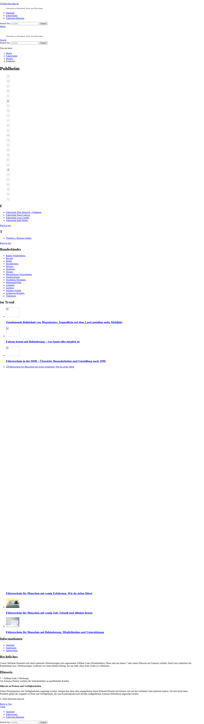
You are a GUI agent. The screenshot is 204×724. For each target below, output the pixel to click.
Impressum (11, 648)
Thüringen (11, 296)
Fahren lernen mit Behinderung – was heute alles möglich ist (43, 341)
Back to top (5, 225)
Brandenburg (12, 263)
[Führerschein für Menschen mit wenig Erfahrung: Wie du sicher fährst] (101, 477)
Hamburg (11, 269)
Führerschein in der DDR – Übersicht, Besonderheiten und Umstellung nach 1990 (56, 361)
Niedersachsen (13, 277)
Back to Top (6, 704)
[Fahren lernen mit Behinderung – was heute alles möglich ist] (101, 332)
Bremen (10, 266)
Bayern (9, 258)
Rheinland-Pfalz (14, 282)
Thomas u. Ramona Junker (19, 238)
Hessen (9, 271)
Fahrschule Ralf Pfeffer (17, 220)
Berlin (9, 261)
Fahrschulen (11, 15)
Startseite (10, 13)
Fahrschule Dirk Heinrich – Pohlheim (24, 212)
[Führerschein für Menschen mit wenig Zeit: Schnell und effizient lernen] (101, 603)
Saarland (10, 285)
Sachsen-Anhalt (14, 290)
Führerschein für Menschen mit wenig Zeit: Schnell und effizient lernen (49, 612)
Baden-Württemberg (16, 255)
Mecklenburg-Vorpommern (19, 274)
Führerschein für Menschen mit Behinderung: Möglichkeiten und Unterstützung (55, 632)
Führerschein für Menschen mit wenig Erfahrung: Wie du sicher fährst (49, 593)
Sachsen (10, 288)
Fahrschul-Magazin (15, 18)
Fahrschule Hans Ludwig (18, 215)
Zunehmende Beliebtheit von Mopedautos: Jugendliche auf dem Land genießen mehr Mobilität (64, 322)
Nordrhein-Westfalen (16, 280)
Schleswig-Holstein (15, 293)
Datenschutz (12, 650)
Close (2, 706)
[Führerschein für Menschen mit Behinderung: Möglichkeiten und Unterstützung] (101, 622)
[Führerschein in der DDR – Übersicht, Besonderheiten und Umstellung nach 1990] (101, 351)
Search (43, 23)
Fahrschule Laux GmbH (18, 217)
